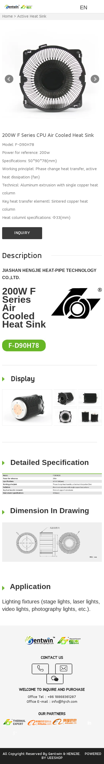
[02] (39, 723)
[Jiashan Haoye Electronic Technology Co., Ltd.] (15, 723)
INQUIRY (22, 233)
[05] (15, 733)
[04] (89, 723)
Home (7, 16)
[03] (65, 722)
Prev (9, 79)
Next (95, 79)
